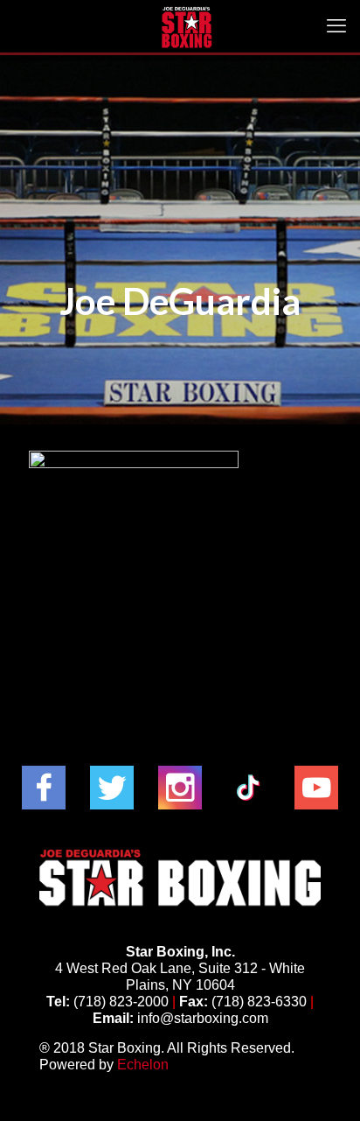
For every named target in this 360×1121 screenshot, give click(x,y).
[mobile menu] (336, 26)
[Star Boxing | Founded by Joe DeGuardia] (186, 26)
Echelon (143, 1064)
